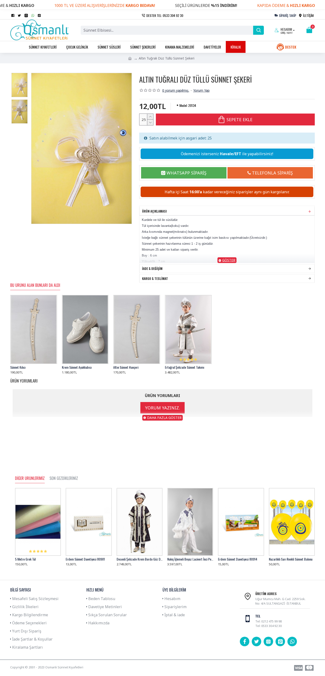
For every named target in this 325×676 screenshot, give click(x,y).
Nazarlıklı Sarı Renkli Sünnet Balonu (290, 559)
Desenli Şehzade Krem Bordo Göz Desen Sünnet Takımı (139, 559)
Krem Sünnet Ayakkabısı (77, 367)
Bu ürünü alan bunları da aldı (35, 285)
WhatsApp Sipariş (187, 173)
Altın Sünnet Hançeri (125, 367)
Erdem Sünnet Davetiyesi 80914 (237, 559)
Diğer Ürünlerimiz (30, 478)
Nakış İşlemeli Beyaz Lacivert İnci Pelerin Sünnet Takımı (190, 559)
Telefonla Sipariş (272, 173)
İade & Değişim (152, 268)
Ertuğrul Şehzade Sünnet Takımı (184, 367)
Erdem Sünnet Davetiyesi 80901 (85, 559)
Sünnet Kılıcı (17, 367)
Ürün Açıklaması (154, 211)
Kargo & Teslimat (155, 278)
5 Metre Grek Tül (25, 559)
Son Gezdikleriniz (63, 478)
